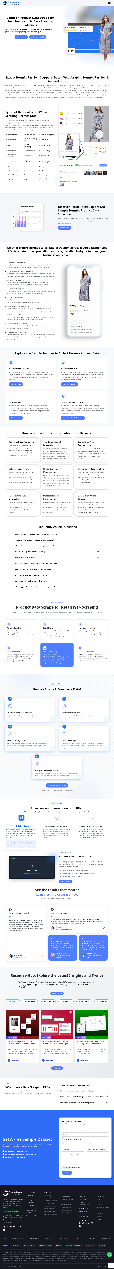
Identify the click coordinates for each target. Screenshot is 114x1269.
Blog (13, 1001)
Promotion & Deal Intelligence (31, 1211)
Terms (104, 1266)
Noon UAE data (64, 1238)
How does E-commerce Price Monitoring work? (77, 1103)
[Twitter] (7, 1226)
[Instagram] (17, 1226)
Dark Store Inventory (84, 1204)
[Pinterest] (10, 1226)
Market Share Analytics (50, 1206)
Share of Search (48, 1195)
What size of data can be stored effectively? (31, 575)
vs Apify (99, 1219)
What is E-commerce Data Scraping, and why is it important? (82, 1097)
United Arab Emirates (74, 1245)
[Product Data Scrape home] (11, 3)
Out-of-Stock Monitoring (50, 1211)
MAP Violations (65, 1196)
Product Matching (66, 1207)
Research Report (49, 1001)
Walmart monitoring (35, 1238)
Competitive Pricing (66, 1210)
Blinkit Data (82, 1196)
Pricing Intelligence (31, 1195)
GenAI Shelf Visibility (84, 1216)
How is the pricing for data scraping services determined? (36, 534)
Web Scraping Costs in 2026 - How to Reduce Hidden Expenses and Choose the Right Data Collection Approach (22, 1044)
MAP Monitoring (65, 1194)
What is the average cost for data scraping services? (34, 546)
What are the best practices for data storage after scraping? (37, 563)
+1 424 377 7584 (8, 1222)
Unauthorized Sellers (67, 1204)
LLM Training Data (84, 1214)
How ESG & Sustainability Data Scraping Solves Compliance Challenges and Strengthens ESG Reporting (91, 1044)
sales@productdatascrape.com (13, 1220)
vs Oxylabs (99, 1216)
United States (29, 1245)
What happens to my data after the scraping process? (35, 587)
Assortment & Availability (50, 1200)
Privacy (99, 1266)
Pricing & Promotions (49, 1203)
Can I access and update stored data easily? (31, 581)
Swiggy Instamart (83, 1202)
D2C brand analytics (91, 1238)
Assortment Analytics (32, 1208)
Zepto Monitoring (84, 1199)
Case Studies (100, 1196)
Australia (90, 1245)
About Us (99, 1194)
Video (67, 1001)
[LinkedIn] (14, 1226)
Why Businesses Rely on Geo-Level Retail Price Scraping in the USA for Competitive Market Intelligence (57, 1044)
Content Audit (47, 1198)
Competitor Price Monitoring (30, 1199)
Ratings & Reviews (49, 1208)
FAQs (98, 1204)
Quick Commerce (83, 1194)
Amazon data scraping (18, 1238)
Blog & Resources (101, 1202)
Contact (99, 1199)
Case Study (31, 1001)
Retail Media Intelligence (50, 1214)
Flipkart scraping (50, 1238)
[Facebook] (4, 1226)
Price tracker (77, 1238)
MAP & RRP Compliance (68, 1199)
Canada (102, 1245)
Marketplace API (106, 1238)
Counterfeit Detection (67, 1202)
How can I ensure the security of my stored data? (33, 569)
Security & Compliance (103, 1207)
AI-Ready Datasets (86, 1211)
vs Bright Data (100, 1214)
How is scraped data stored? (25, 558)
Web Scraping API (31, 1215)
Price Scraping (30, 1205)
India (58, 1245)
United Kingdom (45, 1245)
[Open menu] (109, 3)
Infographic (103, 1001)
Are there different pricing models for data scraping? (34, 540)
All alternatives (101, 1222)
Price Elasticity (65, 1213)
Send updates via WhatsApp (73, 1139)
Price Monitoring (30, 1202)
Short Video (85, 1001)
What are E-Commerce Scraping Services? (75, 1085)
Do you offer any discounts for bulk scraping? (31, 552)
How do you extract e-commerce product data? (77, 1091)
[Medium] (20, 1226)
